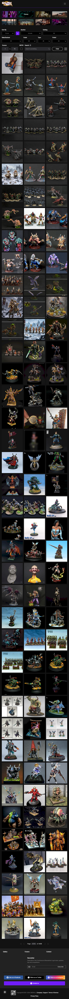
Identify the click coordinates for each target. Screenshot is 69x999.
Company (40, 992)
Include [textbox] (30, 33)
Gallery (5, 952)
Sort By (4, 30)
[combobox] (8, 33)
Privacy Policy (34, 996)
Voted (54, 37)
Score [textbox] (7, 33)
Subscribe (61, 967)
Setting (45, 30)
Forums (27, 952)
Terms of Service (53, 992)
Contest (48, 952)
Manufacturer (6, 37)
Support (45, 992)
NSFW (21, 45)
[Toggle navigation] (64, 4)
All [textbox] (54, 33)
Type (39, 37)
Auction (23, 30)
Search (27, 45)
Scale (25, 37)
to (10, 49)
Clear (57, 49)
